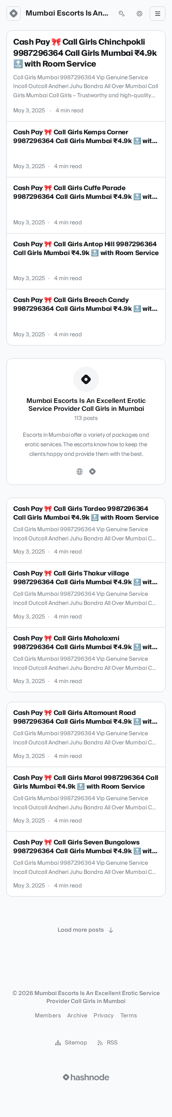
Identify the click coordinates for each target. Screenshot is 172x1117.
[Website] (80, 472)
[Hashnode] (92, 472)
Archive (77, 1016)
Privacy (104, 1016)
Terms (128, 1016)
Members (47, 1016)
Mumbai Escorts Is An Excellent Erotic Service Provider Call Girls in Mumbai (68, 13)
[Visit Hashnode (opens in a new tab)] (86, 1077)
